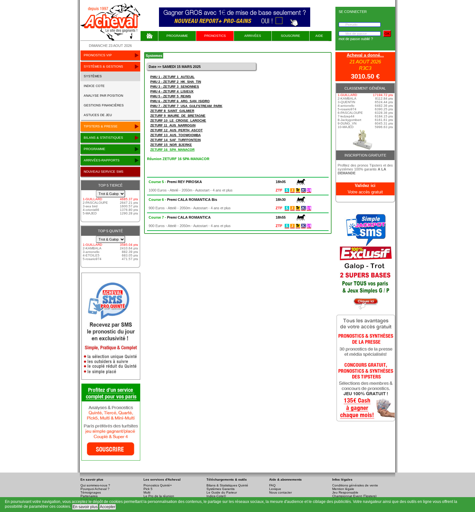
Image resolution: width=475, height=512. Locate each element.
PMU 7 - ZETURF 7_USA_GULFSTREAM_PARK (186, 106)
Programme (177, 36)
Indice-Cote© (216, 496)
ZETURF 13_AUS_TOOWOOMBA (175, 135)
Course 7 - (180, 217)
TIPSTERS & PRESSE (101, 126)
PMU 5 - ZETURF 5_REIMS (170, 96)
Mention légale (343, 489)
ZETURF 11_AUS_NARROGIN (172, 125)
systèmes (93, 76)
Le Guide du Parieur (221, 492)
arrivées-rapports (102, 160)
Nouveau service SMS (103, 171)
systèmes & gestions (103, 66)
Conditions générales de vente (355, 485)
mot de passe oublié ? (356, 39)
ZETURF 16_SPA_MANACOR (172, 149)
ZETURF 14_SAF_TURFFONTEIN (175, 140)
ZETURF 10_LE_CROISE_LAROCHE (178, 120)
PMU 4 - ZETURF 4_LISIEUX (172, 91)
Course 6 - (183, 200)
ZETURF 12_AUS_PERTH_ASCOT (176, 130)
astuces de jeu (98, 115)
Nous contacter (280, 492)
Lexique (275, 489)
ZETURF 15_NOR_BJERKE (171, 145)
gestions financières (104, 105)
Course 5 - (175, 182)
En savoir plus (85, 507)
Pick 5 (148, 489)
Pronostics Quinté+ (157, 485)
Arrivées (252, 36)
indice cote (94, 86)
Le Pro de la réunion (158, 496)
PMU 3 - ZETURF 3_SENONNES (174, 86)
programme (94, 149)
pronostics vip (98, 55)
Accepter (107, 507)
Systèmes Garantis (220, 489)
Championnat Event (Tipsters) (354, 496)
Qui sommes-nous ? (95, 485)
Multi (146, 492)
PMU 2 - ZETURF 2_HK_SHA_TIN (175, 81)
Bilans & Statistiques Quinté (227, 485)
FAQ (272, 485)
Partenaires (89, 496)
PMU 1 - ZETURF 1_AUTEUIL (172, 77)
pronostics (215, 36)
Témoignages (90, 492)
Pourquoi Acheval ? (95, 489)
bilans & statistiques (103, 137)
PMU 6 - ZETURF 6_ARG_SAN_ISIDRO (180, 101)
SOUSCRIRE (290, 36)
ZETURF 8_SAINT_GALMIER (172, 111)
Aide (319, 36)
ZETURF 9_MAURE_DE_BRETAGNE (178, 115)
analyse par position (103, 95)
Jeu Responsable (345, 492)
